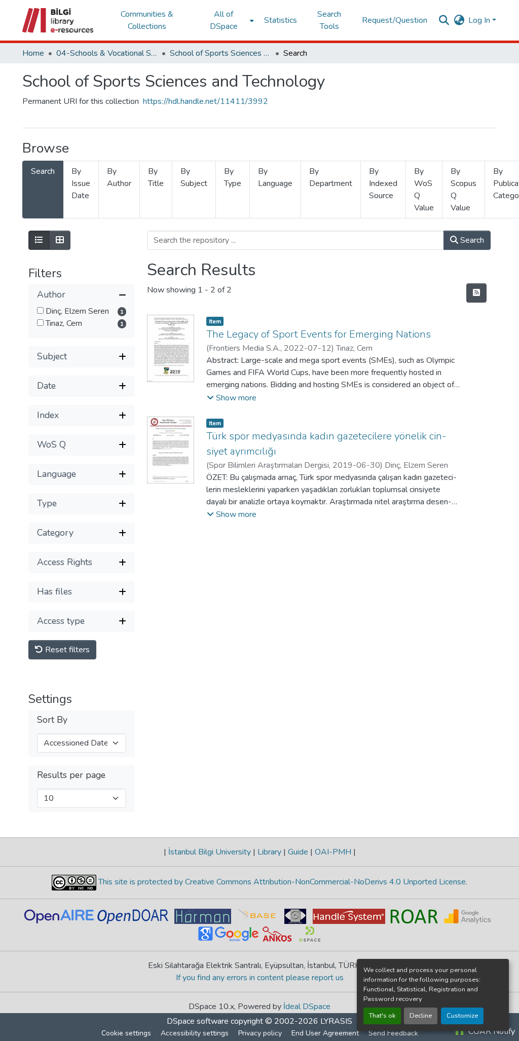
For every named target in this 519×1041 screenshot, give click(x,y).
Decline (421, 1015)
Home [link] (33, 53)
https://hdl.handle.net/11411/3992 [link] (205, 101)
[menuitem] (227, 20)
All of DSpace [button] (224, 20)
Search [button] (471, 240)
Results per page (71, 775)
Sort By (52, 720)
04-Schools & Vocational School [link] (107, 53)
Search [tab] (43, 171)
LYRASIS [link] (336, 1021)
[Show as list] (39, 240)
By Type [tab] (232, 177)
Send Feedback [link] (393, 1033)
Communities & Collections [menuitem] (147, 20)
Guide (298, 852)
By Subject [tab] (193, 177)
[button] (58, 20)
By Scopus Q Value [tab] (463, 189)
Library (269, 852)
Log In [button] (480, 20)
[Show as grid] (59, 240)
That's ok (382, 1015)
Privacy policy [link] (260, 1033)
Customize (462, 1015)
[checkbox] (40, 310)
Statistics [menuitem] (280, 20)
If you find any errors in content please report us (260, 977)
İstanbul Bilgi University (209, 852)
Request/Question (394, 20)
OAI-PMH (333, 852)
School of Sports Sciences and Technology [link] (220, 53)
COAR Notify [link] (490, 1031)
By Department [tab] (330, 177)
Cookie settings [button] (126, 1033)
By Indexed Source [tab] (383, 183)
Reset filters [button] (66, 649)
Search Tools (329, 20)
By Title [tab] (156, 177)
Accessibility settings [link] (195, 1033)
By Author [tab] (119, 177)
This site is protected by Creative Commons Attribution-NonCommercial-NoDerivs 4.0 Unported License (281, 881)
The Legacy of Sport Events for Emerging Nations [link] (318, 334)
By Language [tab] (275, 177)
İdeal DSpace (306, 1006)
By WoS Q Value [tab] (424, 189)
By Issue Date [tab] (80, 183)
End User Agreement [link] (325, 1033)
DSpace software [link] (198, 1021)
